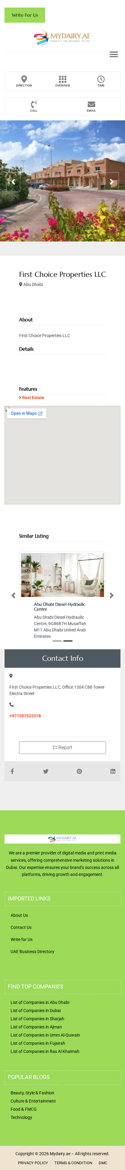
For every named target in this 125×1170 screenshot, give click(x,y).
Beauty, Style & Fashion (32, 1092)
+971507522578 (25, 715)
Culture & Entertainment (33, 1101)
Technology (21, 1117)
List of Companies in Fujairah (38, 1043)
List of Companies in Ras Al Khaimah (45, 1051)
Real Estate (33, 397)
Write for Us (21, 939)
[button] (113, 54)
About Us (19, 915)
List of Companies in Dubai (36, 1010)
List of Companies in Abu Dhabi (40, 1002)
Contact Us (21, 927)
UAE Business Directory (32, 951)
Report (64, 747)
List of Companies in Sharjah (37, 1018)
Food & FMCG (24, 1109)
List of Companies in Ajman (36, 1026)
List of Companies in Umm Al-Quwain (45, 1035)
